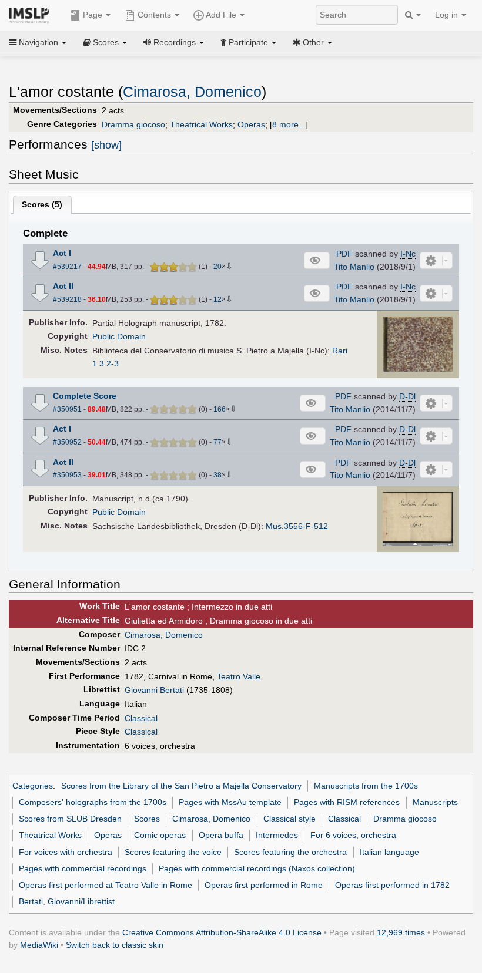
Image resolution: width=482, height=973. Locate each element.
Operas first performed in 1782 (392, 885)
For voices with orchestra (65, 852)
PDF (344, 253)
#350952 (67, 442)
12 (217, 299)
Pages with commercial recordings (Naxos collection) (257, 868)
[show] (106, 145)
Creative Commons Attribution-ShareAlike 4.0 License (222, 932)
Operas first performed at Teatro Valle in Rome (105, 885)
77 (217, 442)
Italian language (389, 852)
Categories (32, 785)
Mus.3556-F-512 (297, 526)
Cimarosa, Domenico (192, 92)
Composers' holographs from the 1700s (92, 802)
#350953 (67, 475)
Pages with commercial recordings (82, 868)
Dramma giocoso (133, 124)
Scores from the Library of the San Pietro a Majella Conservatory (181, 785)
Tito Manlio (354, 266)
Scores (147, 818)
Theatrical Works (201, 124)
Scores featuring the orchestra (290, 852)
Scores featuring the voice (173, 852)
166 (219, 409)
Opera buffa (221, 835)
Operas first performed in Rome (264, 885)
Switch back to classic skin (114, 945)
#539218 (67, 299)
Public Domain (119, 336)
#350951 (67, 409)
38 (217, 475)
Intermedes (277, 835)
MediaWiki (39, 945)
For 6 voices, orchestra (353, 835)
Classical (141, 718)
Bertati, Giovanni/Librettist (67, 901)
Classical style (289, 818)
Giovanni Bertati (154, 690)
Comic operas (160, 835)
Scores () (42, 204)
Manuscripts (435, 802)
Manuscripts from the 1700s (366, 785)
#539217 (67, 266)
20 (217, 266)
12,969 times (401, 932)
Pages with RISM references (347, 802)
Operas (251, 124)
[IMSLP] (31, 14)
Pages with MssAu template (230, 802)
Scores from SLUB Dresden (70, 818)
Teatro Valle (238, 676)
